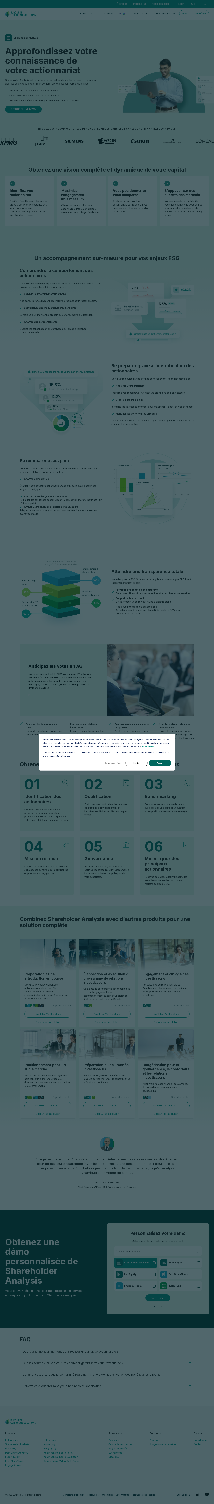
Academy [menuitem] (113, 1440)
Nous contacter (160, 3)
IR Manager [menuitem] (11, 1440)
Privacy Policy (147, 746)
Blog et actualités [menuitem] (117, 1448)
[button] (154, 1306)
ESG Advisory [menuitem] (12, 1456)
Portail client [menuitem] (200, 1440)
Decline (136, 763)
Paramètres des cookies (143, 1495)
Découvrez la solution (48, 1022)
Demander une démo (23, 109)
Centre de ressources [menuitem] (120, 1444)
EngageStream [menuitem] (13, 1465)
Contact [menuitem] (198, 1444)
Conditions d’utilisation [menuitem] (73, 1495)
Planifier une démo (194, 13)
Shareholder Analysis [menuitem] (17, 1444)
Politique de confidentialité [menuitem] (100, 1495)
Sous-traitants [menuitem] (122, 1495)
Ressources (164, 13)
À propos (122, 3)
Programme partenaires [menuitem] (163, 1444)
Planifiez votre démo (48, 1014)
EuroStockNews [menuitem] (14, 1461)
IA (120, 13)
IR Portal (107, 13)
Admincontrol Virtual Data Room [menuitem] (61, 1461)
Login (181, 3)
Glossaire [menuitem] (113, 1456)
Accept (160, 763)
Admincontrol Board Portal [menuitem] (58, 1452)
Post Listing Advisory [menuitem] (16, 1452)
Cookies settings (113, 763)
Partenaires (139, 3)
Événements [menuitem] (115, 1452)
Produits (86, 13)
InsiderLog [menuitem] (49, 1444)
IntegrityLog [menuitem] (49, 1448)
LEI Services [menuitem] (50, 1440)
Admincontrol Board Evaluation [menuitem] (60, 1456)
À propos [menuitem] (155, 1440)
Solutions (141, 13)
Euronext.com (183, 1495)
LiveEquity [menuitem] (10, 1448)
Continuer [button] (158, 1298)
